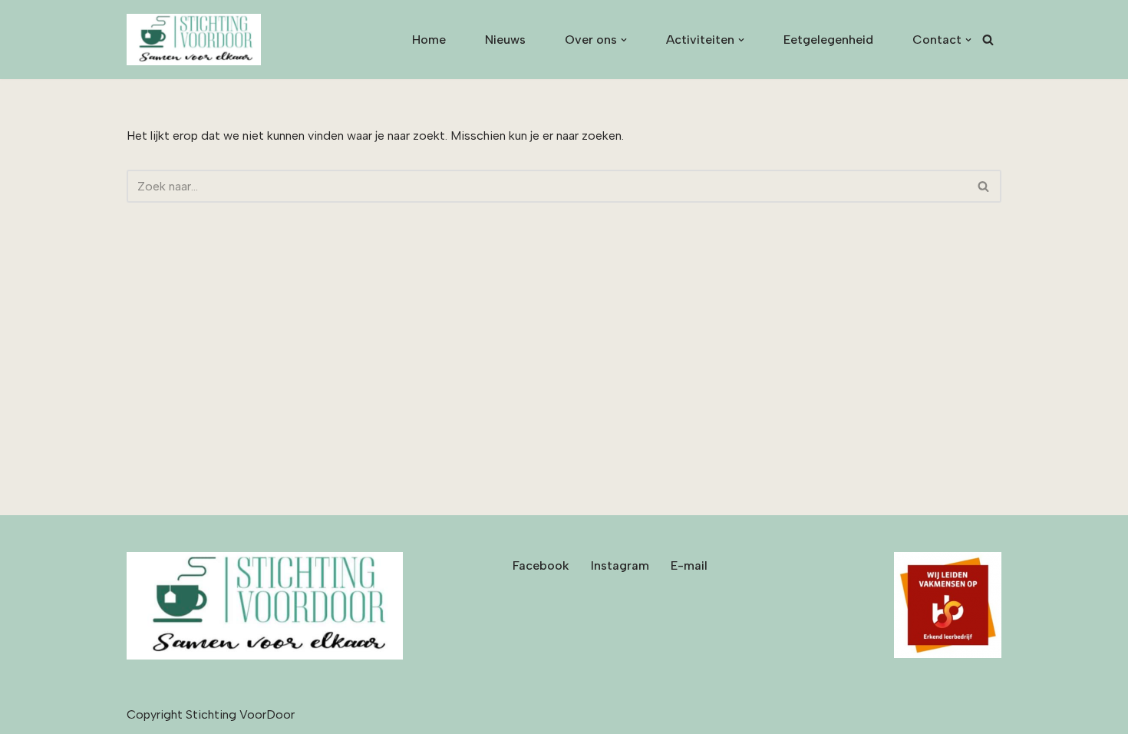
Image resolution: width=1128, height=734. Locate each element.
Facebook (541, 565)
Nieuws (505, 39)
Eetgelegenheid (828, 39)
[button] (624, 40)
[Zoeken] (988, 39)
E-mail (689, 565)
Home (429, 39)
